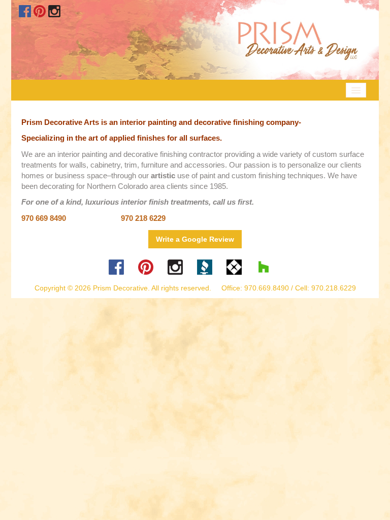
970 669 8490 (43, 218)
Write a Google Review (195, 239)
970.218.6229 (333, 288)
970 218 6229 (143, 218)
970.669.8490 (266, 288)
